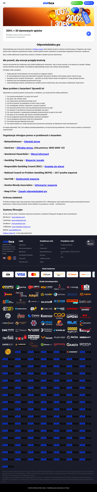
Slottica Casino (38, 49)
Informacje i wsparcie (46, 185)
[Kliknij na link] (88, 33)
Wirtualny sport (23, 262)
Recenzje (42, 255)
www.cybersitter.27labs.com (21, 227)
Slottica (35, 488)
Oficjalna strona (25, 147)
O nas (41, 245)
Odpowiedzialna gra (46, 251)
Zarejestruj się (77, 3)
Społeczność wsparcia (27, 179)
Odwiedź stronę (32, 141)
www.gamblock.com (18, 223)
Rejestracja (22, 245)
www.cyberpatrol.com (19, 220)
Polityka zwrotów (45, 258)
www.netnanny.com (18, 217)
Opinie (42, 262)
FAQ (62, 257)
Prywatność (43, 248)
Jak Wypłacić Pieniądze (26, 255)
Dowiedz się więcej (54, 166)
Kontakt (63, 248)
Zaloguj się (89, 3)
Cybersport (22, 258)
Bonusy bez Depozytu (25, 248)
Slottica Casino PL (9, 233)
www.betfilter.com (15, 230)
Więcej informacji (40, 154)
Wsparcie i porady (35, 160)
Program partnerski (66, 245)
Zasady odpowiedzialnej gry (32, 191)
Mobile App (22, 251)
